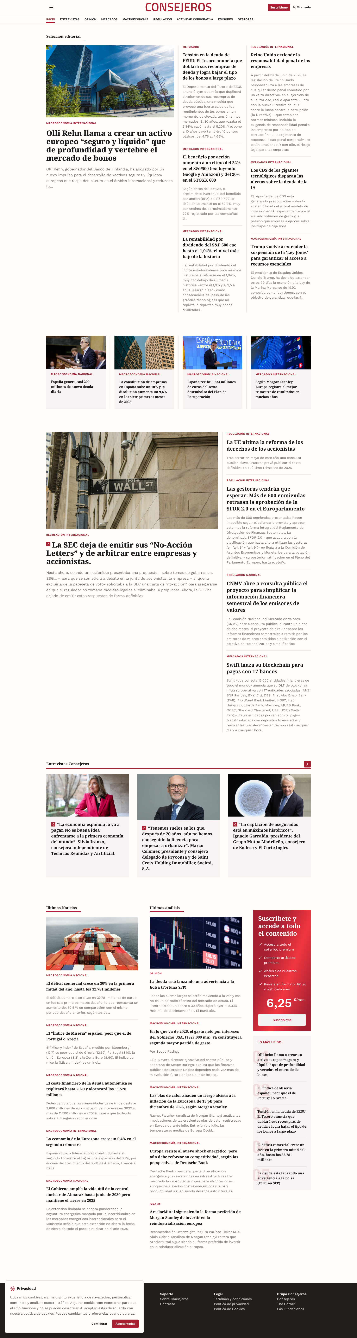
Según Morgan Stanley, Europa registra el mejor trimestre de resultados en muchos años (278, 389)
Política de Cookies (229, 1309)
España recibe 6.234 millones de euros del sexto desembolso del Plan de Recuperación (211, 389)
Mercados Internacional (203, 149)
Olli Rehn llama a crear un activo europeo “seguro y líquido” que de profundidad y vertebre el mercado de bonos (109, 145)
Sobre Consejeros (174, 1299)
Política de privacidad (231, 1304)
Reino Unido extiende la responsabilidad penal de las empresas (280, 60)
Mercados (191, 46)
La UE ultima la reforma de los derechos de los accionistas (265, 445)
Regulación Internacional (272, 46)
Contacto (167, 1304)
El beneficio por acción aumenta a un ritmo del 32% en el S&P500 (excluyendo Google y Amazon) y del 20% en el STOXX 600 (211, 168)
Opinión (156, 973)
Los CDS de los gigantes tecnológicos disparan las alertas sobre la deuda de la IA (279, 178)
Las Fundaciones (290, 1309)
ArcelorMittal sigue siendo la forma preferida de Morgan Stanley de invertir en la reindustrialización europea (195, 1217)
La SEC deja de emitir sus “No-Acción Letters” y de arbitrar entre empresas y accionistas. (121, 553)
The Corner (286, 1304)
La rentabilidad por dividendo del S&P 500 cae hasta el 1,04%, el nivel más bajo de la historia (211, 247)
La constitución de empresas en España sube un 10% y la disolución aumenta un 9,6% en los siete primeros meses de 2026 (143, 392)
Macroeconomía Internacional (71, 123)
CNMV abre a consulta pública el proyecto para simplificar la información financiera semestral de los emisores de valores (267, 596)
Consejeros (286, 1299)
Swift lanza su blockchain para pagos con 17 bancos (265, 668)
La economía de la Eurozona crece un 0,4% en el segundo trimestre (91, 1141)
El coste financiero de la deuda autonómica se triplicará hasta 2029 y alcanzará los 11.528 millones (89, 1089)
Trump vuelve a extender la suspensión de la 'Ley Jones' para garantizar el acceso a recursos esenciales (279, 255)
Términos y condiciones (233, 1299)
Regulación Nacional (244, 575)
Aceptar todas (125, 1323)
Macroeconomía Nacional (72, 374)
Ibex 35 (155, 1203)
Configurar (99, 1323)
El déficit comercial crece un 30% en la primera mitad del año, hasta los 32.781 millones (90, 986)
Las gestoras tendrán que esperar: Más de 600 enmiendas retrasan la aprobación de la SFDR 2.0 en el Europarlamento (266, 498)
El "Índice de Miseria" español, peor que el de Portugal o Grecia (88, 1036)
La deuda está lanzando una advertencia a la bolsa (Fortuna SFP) (192, 984)
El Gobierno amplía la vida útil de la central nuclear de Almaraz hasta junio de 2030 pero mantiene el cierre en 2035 (88, 1194)
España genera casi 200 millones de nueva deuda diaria (72, 386)
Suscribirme (279, 7)
